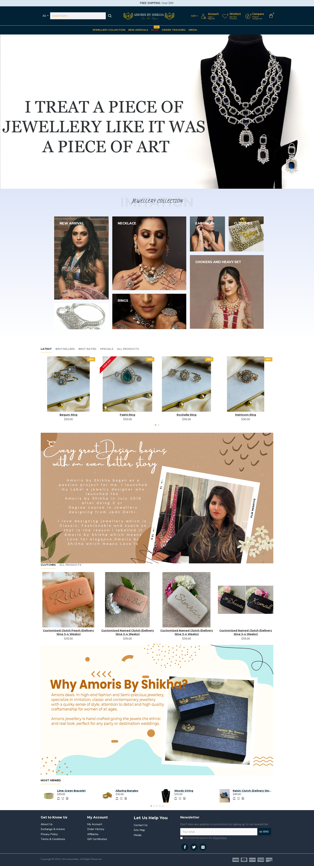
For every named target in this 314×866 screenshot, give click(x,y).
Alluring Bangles (127, 790)
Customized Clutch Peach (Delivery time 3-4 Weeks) (68, 632)
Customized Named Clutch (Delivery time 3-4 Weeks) (127, 632)
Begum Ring (68, 414)
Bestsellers (65, 349)
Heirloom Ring (245, 414)
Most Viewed (51, 780)
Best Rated (87, 349)
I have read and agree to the (205, 837)
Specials (106, 349)
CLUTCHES (48, 564)
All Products (128, 349)
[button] (155, 425)
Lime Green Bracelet (71, 790)
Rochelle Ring (186, 414)
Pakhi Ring (127, 414)
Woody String (183, 790)
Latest (46, 349)
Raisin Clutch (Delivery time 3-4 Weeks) (252, 790)
